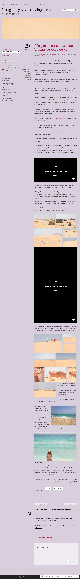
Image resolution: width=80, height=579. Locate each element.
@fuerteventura (27, 71)
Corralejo (42, 120)
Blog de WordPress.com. (25, 577)
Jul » (6, 70)
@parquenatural (27, 77)
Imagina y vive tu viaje (22, 9)
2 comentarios (73, 54)
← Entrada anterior (41, 504)
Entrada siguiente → (70, 504)
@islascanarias (27, 75)
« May (3, 70)
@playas (29, 79)
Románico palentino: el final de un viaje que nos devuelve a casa (9, 94)
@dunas (29, 69)
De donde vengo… (30, 4)
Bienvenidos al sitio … (15, 4)
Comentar (72, 561)
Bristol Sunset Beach (62, 118)
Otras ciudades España (54, 54)
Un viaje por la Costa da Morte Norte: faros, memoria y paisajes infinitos (9, 78)
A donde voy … (43, 4)
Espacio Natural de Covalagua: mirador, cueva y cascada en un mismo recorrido (9, 100)
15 (3, 65)
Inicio (4, 4)
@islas (29, 73)
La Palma (60, 88)
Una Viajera (43, 54)
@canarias (23, 69)
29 (3, 69)
